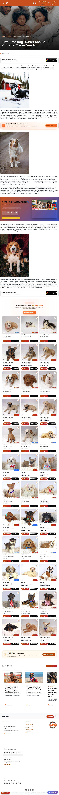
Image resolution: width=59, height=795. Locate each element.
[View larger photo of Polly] (18, 318)
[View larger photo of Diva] (55, 455)
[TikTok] (12, 753)
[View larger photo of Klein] (18, 455)
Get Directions (8, 733)
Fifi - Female (44, 611)
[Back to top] (55, 716)
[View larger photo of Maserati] (55, 538)
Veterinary (50, 686)
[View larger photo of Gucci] (37, 510)
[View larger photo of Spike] (55, 565)
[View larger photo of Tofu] (55, 620)
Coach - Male (26, 556)
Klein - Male (7, 474)
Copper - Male (44, 336)
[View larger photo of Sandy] (55, 373)
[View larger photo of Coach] (37, 538)
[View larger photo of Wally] (37, 620)
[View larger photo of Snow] (55, 345)
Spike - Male (44, 584)
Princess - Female (26, 391)
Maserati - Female (45, 556)
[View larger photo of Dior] (37, 483)
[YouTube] (5, 753)
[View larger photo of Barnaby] (18, 593)
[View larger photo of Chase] (37, 593)
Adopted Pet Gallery (30, 729)
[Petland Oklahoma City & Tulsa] (7, 3)
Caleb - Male (7, 419)
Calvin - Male (7, 584)
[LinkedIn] (18, 753)
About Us (27, 727)
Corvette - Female (8, 556)
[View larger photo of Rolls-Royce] (55, 510)
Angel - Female (26, 419)
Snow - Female (44, 364)
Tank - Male (25, 474)
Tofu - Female (44, 639)
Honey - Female (45, 501)
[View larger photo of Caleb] (18, 400)
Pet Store (53, 684)
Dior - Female (25, 501)
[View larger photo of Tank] (37, 455)
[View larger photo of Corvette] (18, 538)
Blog (6, 36)
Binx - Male (7, 364)
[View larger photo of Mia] (37, 428)
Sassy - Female (8, 501)
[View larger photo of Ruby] (55, 400)
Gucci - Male (25, 529)
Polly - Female (7, 336)
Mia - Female (25, 446)
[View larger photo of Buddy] (18, 620)
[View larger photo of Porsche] (18, 510)
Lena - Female (26, 336)
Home (3, 36)
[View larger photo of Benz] (55, 428)
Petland (9, 36)
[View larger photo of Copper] (55, 318)
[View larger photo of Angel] (37, 400)
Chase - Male (25, 611)
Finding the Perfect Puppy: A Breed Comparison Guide (11, 689)
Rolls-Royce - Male (45, 529)
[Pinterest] (16, 753)
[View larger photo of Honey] (55, 483)
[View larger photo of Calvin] (18, 565)
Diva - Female (44, 474)
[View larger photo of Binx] (18, 345)
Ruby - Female (44, 419)
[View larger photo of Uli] (18, 373)
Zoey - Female (7, 446)
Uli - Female (7, 391)
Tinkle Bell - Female (27, 584)
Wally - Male (25, 639)
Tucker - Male (25, 364)
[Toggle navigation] (3, 3)
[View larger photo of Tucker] (37, 345)
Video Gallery (28, 730)
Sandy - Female (45, 391)
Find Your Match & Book (10, 218)
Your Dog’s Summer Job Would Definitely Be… (34, 689)
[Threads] (20, 753)
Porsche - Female (8, 529)
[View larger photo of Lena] (37, 318)
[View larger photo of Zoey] (18, 428)
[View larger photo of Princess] (37, 373)
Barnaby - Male (8, 611)
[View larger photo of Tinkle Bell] (37, 565)
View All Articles (51, 666)
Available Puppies (29, 724)
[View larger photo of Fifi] (55, 593)
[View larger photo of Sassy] (18, 483)
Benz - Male (44, 446)
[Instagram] (7, 753)
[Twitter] (14, 753)
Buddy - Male (7, 639)
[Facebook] (9, 753)
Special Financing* (29, 726)
